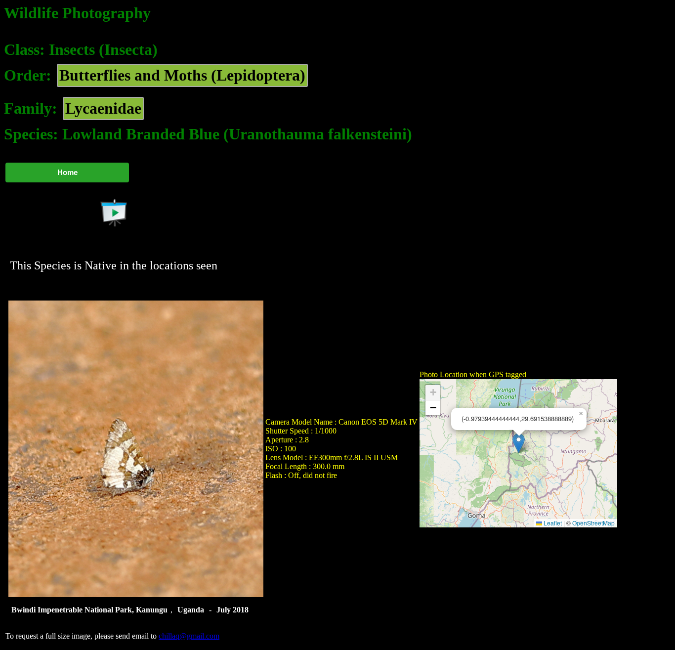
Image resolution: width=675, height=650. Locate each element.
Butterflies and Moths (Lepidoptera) (182, 75)
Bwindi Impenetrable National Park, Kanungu (89, 610)
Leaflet (552, 523)
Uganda (190, 610)
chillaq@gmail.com (189, 636)
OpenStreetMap (593, 523)
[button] (518, 443)
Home (67, 172)
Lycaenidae (103, 108)
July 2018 (232, 610)
